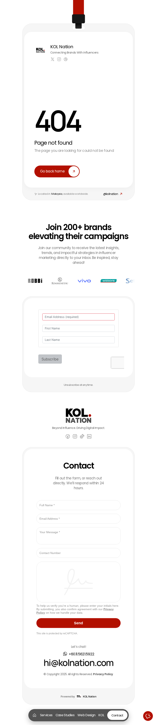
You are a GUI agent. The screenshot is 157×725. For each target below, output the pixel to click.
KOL (101, 715)
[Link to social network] (52, 59)
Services (46, 715)
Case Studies (65, 715)
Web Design (86, 715)
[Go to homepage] (34, 715)
